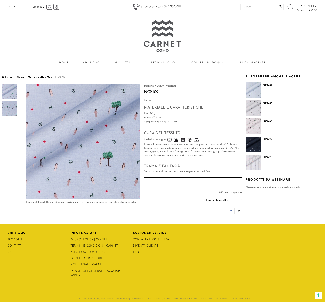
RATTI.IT (13, 252)
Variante (171, 86)
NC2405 (267, 103)
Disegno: (149, 86)
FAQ (136, 252)
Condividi (231, 211)
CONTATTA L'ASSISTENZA (151, 239)
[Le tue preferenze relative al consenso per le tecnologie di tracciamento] (318, 295)
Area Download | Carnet (90, 252)
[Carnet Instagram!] (49, 6)
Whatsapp (238, 211)
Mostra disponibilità (217, 200)
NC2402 (267, 85)
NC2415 (267, 157)
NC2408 (267, 121)
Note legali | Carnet (87, 264)
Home (8, 77)
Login (11, 6)
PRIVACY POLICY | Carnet (89, 239)
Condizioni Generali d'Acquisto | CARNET (96, 273)
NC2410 (267, 139)
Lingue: (37, 6)
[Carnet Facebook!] (56, 6)
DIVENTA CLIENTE (146, 245)
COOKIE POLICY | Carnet (88, 258)
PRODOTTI (15, 239)
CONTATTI (15, 245)
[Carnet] (162, 36)
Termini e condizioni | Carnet (94, 245)
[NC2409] (9, 91)
